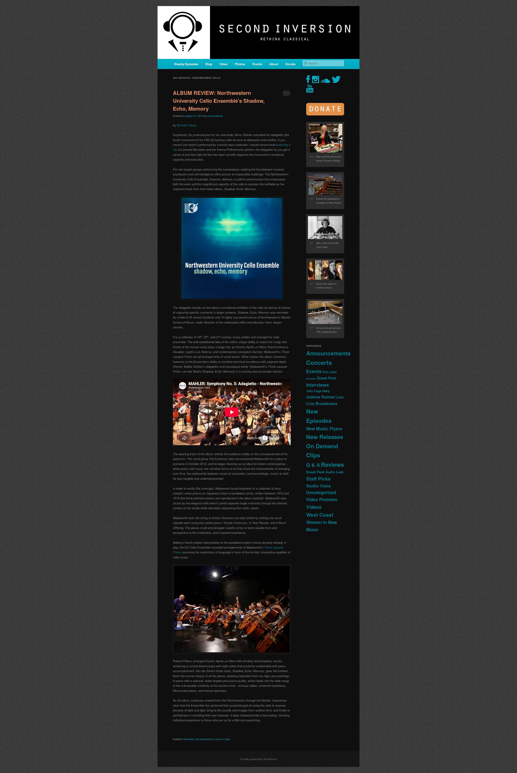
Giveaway (311, 378)
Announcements (328, 353)
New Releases (324, 437)
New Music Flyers (324, 428)
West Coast (319, 514)
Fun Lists (329, 372)
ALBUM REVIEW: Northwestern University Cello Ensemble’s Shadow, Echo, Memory (219, 100)
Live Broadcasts (321, 403)
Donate (290, 64)
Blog (208, 64)
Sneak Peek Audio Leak (325, 471)
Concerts (319, 362)
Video (224, 64)
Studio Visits (318, 486)
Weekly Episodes (186, 64)
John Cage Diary (318, 391)
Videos (314, 507)
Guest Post (326, 378)
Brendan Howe (187, 125)
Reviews (189, 739)
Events (257, 64)
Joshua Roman (320, 397)
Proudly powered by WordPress (258, 759)
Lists (340, 397)
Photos (240, 64)
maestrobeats (215, 116)
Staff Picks (318, 478)
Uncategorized (203, 739)
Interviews (317, 384)
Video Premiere (321, 499)
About (273, 64)
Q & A (313, 464)
